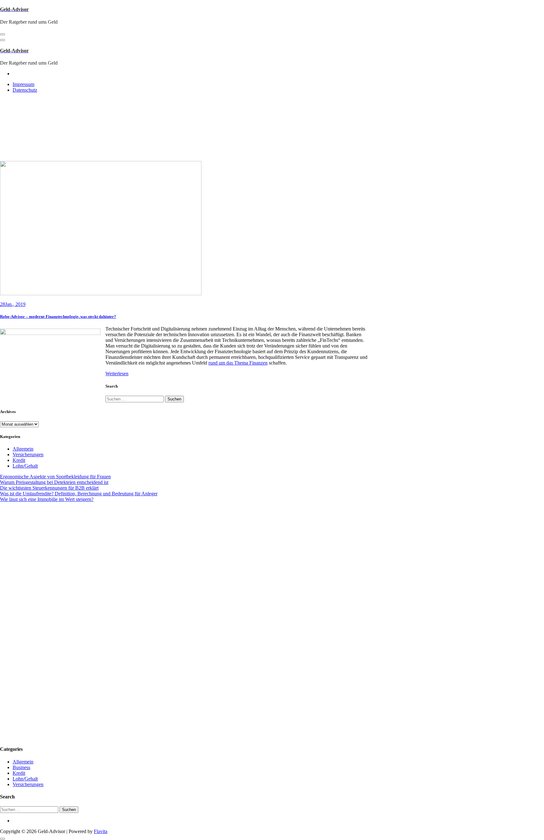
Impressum (23, 84)
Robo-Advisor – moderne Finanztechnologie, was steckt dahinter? (58, 316)
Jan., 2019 (13, 304)
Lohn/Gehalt (25, 466)
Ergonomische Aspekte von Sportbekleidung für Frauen (55, 476)
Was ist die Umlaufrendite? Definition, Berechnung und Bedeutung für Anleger (78, 493)
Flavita (100, 831)
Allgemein (23, 449)
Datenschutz (25, 90)
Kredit (19, 460)
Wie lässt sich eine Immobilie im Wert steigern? (47, 499)
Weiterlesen (116, 373)
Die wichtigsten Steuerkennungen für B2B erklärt (49, 488)
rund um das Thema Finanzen (238, 362)
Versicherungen (28, 454)
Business (21, 767)
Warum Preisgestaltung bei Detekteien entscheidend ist (54, 482)
